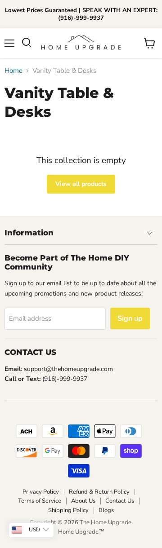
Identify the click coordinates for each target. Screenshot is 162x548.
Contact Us (119, 501)
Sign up (130, 318)
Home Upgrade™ (81, 532)
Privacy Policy (40, 492)
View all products (81, 184)
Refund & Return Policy (99, 492)
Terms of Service (39, 501)
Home (13, 71)
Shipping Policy (68, 510)
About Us (83, 501)
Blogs (106, 510)
